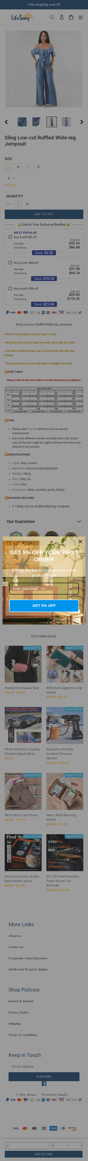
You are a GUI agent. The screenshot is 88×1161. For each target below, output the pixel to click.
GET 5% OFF (44, 605)
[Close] (80, 541)
